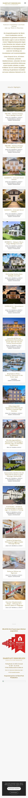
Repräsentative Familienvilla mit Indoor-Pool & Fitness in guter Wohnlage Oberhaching (14, 474)
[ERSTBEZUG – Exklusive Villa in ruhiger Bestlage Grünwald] (14, 230)
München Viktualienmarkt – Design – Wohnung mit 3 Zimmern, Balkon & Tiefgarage (14, 603)
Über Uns (7, 670)
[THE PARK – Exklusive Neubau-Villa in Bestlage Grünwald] (14, 102)
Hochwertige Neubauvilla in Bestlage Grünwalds (14, 275)
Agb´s (22, 670)
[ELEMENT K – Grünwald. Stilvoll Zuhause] (14, 166)
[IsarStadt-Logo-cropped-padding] (11, 3)
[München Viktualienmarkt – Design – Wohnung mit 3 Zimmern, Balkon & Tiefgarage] (14, 590)
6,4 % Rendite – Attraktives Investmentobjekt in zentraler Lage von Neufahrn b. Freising (14, 508)
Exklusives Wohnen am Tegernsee (14, 572)
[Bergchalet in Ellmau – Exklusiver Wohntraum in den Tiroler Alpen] (14, 362)
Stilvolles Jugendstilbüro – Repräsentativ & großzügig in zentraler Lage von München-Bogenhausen (14, 442)
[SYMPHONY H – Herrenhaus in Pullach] (14, 295)
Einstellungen (14, 792)
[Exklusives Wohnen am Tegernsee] (14, 560)
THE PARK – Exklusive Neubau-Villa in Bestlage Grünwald (14, 114)
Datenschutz (17, 670)
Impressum (12, 670)
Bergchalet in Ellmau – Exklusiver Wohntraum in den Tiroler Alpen (14, 375)
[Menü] (25, 3)
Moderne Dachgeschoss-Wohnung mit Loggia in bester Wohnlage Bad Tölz (14, 541)
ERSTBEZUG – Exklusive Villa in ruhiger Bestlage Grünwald (14, 243)
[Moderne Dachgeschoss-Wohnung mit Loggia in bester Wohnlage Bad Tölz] (14, 529)
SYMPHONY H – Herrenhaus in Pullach (14, 307)
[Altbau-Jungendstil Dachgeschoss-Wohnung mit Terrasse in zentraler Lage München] (14, 394)
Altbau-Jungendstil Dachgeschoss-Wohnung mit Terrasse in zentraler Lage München (14, 408)
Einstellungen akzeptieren (14, 788)
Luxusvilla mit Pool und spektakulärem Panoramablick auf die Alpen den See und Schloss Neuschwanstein (14, 340)
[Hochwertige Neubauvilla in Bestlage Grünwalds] (14, 263)
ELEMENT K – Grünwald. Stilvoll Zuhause (14, 178)
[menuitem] (25, 3)
